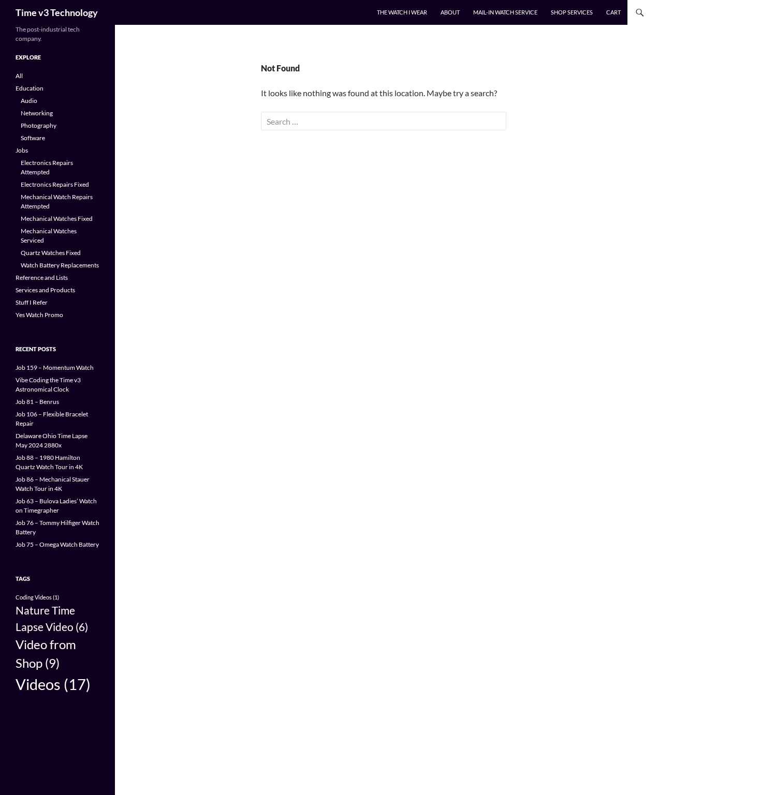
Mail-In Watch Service (505, 12)
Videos (53, 684)
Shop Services (572, 12)
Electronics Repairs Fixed (55, 184)
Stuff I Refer (32, 302)
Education (29, 88)
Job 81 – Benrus (37, 402)
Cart (613, 12)
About (450, 12)
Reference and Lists (42, 277)
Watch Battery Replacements (60, 265)
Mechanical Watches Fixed (57, 218)
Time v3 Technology (57, 12)
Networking (37, 113)
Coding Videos (37, 597)
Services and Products (45, 290)
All (19, 76)
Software (33, 138)
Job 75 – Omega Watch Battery (57, 544)
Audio (29, 100)
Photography (38, 125)
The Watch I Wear (402, 12)
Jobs (22, 150)
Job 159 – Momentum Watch (55, 367)
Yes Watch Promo (39, 315)
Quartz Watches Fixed (51, 253)
